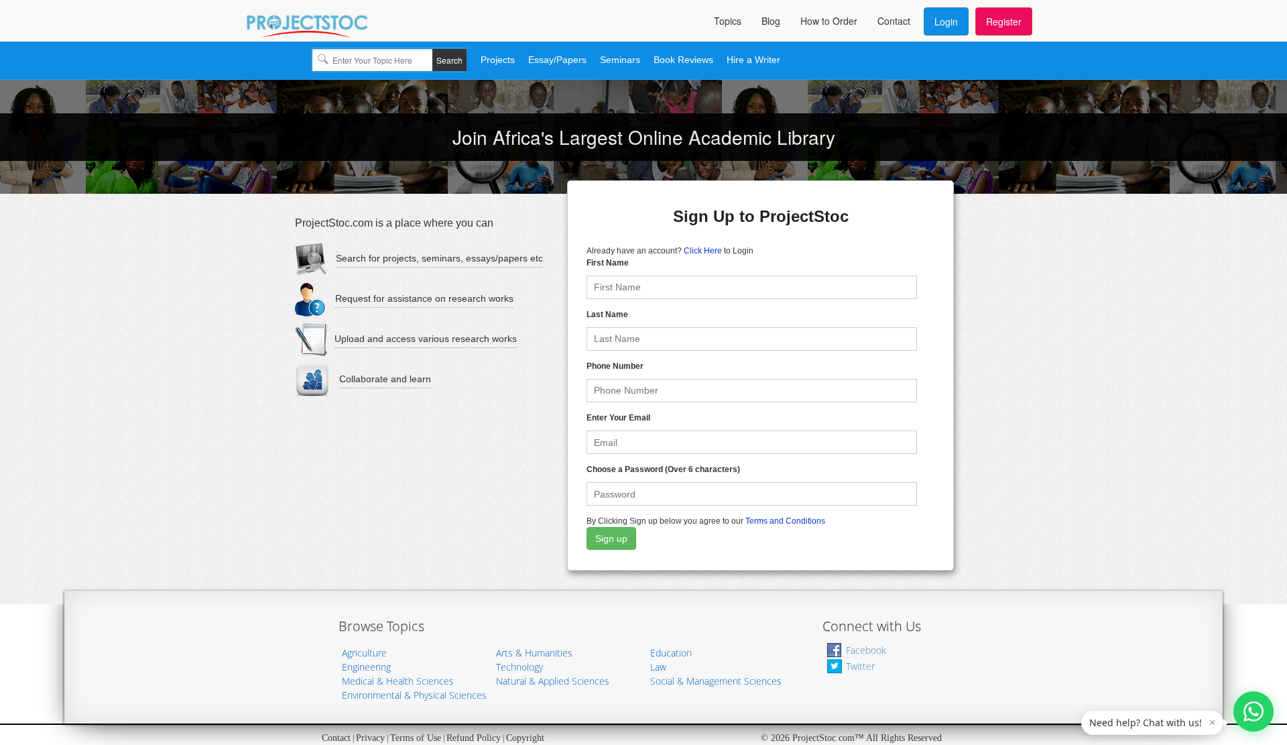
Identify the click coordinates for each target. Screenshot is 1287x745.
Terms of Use (415, 738)
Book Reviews (683, 59)
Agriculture (364, 652)
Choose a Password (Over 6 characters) (663, 469)
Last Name (607, 314)
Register (1004, 21)
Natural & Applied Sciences (552, 681)
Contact (893, 20)
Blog (770, 20)
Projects (498, 59)
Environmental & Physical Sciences (414, 695)
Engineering (366, 667)
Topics (727, 20)
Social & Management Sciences (716, 681)
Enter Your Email (618, 417)
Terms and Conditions (785, 521)
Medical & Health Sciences (398, 681)
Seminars (620, 59)
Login (946, 21)
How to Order (828, 20)
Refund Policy (473, 738)
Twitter (860, 666)
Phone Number (615, 366)
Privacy (370, 738)
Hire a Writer (753, 59)
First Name (608, 263)
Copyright (525, 738)
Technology (519, 667)
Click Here (703, 250)
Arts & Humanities (534, 652)
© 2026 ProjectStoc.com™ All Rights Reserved (851, 738)
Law (658, 667)
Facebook (866, 650)
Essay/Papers (557, 59)
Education (671, 652)
